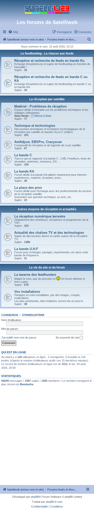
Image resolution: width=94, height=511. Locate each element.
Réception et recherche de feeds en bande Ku (49, 60)
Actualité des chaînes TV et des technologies (49, 232)
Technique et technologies (34, 126)
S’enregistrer (33, 315)
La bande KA (24, 171)
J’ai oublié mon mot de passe (18, 337)
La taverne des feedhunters (35, 274)
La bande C (23, 155)
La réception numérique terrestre (39, 216)
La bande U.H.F (26, 249)
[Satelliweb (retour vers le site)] (47, 9)
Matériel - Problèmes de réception (40, 106)
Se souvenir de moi (68, 337)
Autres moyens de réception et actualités (47, 209)
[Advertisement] (47, 435)
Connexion (9, 315)
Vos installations (27, 292)
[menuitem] (13, 32)
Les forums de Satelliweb (47, 22)
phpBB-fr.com (54, 501)
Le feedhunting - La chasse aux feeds (47, 53)
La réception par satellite (47, 99)
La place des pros (28, 188)
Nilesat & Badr (42, 115)
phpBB (35, 496)
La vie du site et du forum (47, 267)
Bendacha (26, 384)
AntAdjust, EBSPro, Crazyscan (38, 142)
